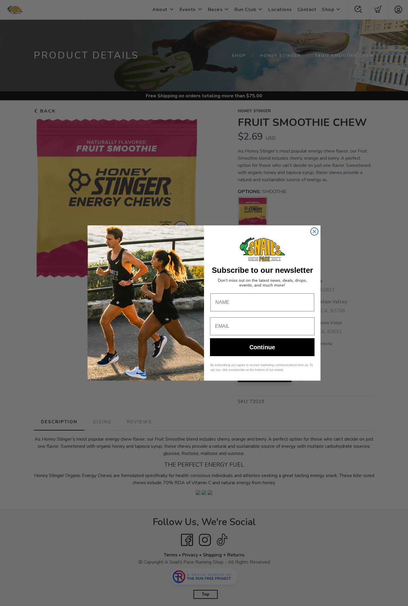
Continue (262, 347)
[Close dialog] (314, 231)
